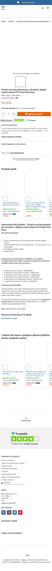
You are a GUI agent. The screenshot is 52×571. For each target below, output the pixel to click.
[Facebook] (3, 512)
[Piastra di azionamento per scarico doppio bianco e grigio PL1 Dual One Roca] (36, 185)
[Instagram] (9, 512)
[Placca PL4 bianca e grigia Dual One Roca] (13, 185)
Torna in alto (26, 421)
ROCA (8, 95)
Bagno (3, 21)
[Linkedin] (14, 512)
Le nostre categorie (7, 480)
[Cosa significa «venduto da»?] (17, 98)
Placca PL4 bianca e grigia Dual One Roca (11, 204)
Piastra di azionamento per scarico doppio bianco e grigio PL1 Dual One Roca (35, 205)
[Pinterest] (20, 512)
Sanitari (11, 21)
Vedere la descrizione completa (11, 137)
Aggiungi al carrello (35, 114)
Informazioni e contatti (9, 318)
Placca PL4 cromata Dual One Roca (13, 373)
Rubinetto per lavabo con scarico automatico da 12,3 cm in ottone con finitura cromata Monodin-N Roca (36, 374)
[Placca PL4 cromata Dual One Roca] (13, 354)
